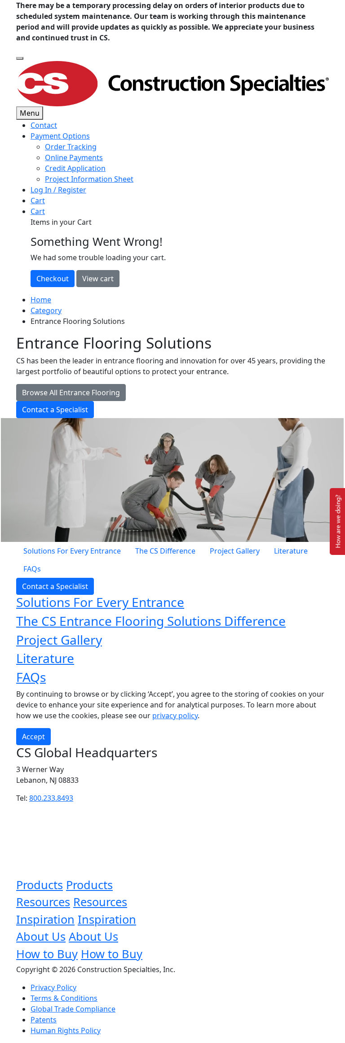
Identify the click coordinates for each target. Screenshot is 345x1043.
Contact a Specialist (55, 410)
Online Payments (74, 157)
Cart (38, 200)
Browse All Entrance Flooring (71, 392)
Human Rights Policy (66, 1030)
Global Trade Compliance (73, 1009)
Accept (33, 737)
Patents (44, 1020)
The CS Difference (165, 551)
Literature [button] (45, 658)
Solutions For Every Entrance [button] (100, 602)
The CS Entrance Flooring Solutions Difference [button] (151, 620)
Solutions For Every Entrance (72, 551)
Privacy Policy (53, 987)
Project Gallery (235, 551)
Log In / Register (58, 190)
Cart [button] (38, 211)
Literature (291, 551)
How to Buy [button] (47, 953)
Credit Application (75, 168)
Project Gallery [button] (59, 639)
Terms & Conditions (64, 998)
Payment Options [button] (60, 136)
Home (41, 300)
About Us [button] (41, 936)
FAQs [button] (31, 676)
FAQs (32, 569)
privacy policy (175, 715)
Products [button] (39, 884)
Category (46, 310)
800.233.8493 (51, 798)
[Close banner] (19, 58)
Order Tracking (71, 147)
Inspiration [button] (45, 919)
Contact (44, 125)
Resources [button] (43, 901)
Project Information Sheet (89, 179)
